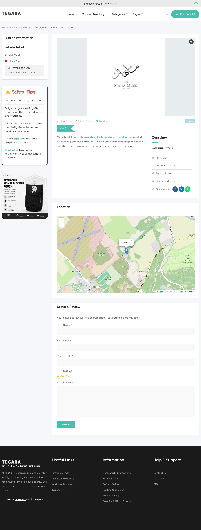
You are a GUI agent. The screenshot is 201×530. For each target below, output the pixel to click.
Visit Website (15, 55)
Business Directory (93, 14)
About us (159, 478)
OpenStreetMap (176, 292)
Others (169, 148)
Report (17, 138)
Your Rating (64, 371)
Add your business (62, 484)
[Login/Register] (167, 14)
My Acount (58, 489)
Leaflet (162, 292)
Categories (118, 14)
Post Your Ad (187, 14)
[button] (126, 251)
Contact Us (160, 472)
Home (71, 14)
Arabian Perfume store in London (107, 137)
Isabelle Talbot (14, 47)
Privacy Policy (111, 495)
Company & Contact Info (117, 472)
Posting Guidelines (113, 489)
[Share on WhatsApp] (187, 189)
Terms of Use (110, 478)
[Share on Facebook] (175, 189)
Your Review (65, 382)
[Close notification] (196, 3)
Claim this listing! (166, 180)
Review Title (65, 356)
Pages (136, 14)
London (103, 120)
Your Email (64, 340)
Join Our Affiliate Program (117, 501)
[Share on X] (181, 189)
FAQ (156, 484)
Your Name (64, 325)
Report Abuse (164, 173)
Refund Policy (111, 484)
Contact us (11, 150)
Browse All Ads (60, 472)
